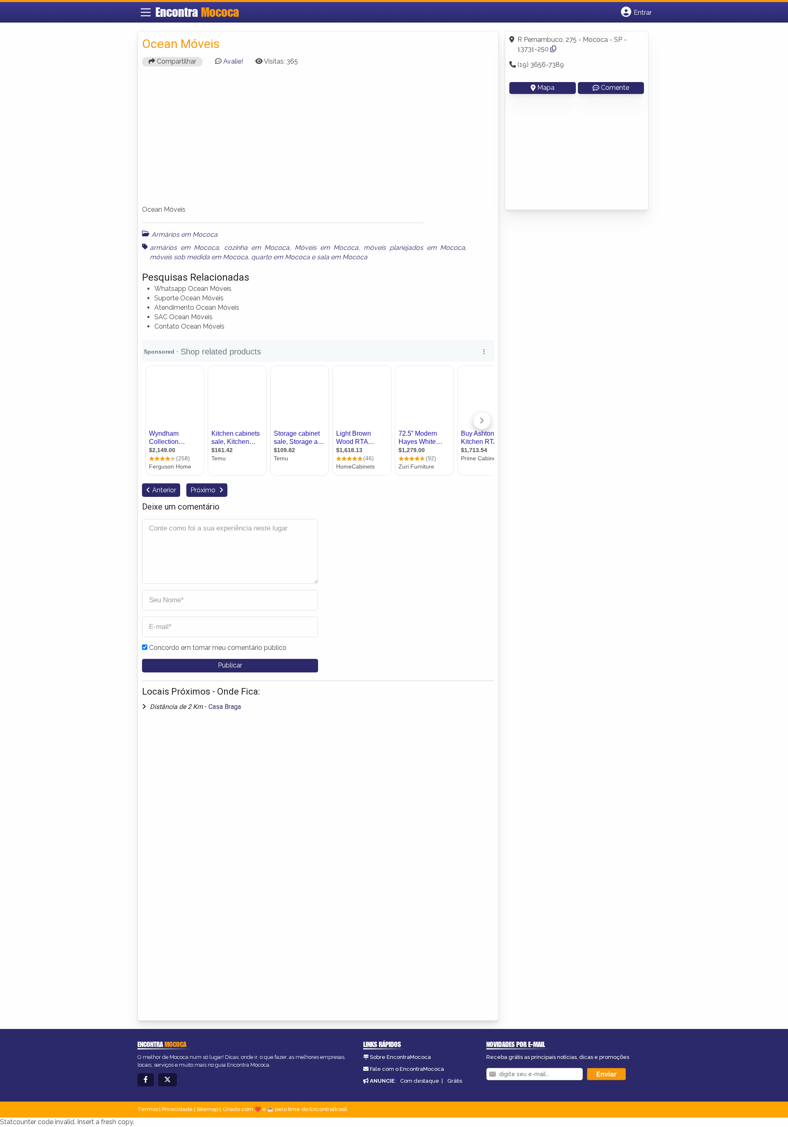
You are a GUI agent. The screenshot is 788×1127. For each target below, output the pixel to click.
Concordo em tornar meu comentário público (217, 648)
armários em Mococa (184, 247)
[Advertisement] (318, 139)
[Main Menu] (145, 12)
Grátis (454, 1081)
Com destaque (419, 1081)
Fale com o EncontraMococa (407, 1069)
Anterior (164, 490)
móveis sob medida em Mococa (199, 257)
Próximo (203, 490)
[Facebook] (145, 1080)
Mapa (545, 87)
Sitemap (207, 1109)
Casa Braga (224, 707)
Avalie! (233, 61)
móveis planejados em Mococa (414, 247)
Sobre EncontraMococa (400, 1057)
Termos (147, 1109)
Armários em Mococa (184, 234)
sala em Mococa (342, 257)
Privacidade (177, 1109)
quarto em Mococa (280, 257)
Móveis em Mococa (326, 247)
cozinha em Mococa (256, 247)
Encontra (197, 12)
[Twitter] (167, 1080)
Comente (615, 87)
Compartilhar (175, 61)
